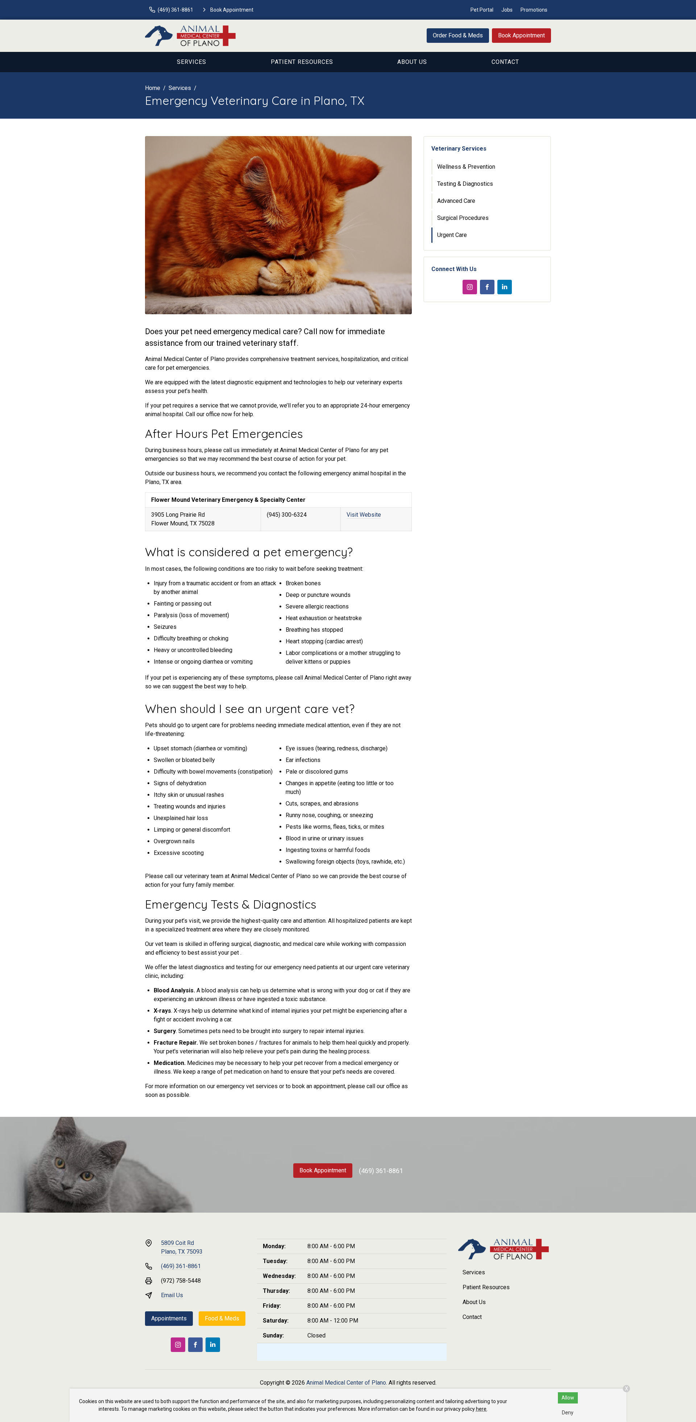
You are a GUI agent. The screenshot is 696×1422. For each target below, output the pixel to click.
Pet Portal (482, 10)
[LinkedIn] (504, 287)
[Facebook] (487, 287)
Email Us (172, 1295)
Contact (505, 61)
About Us (412, 61)
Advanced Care (456, 200)
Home (152, 88)
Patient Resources (302, 61)
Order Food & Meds (458, 35)
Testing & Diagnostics (465, 183)
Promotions (534, 10)
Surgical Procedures (463, 217)
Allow (568, 1398)
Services (191, 61)
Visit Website (364, 514)
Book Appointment (521, 35)
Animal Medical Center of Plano (346, 1382)
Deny (567, 1412)
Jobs (507, 10)
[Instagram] (470, 287)
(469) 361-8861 (381, 1171)
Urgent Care (452, 234)
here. (482, 1409)
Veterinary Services (458, 148)
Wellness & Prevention (466, 166)
